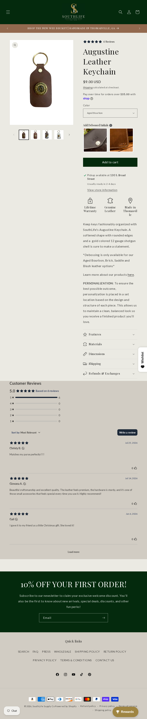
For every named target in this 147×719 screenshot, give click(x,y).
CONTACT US (105, 660)
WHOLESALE (62, 651)
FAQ (35, 651)
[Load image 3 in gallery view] (47, 135)
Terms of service (128, 706)
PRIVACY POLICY (44, 660)
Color (86, 105)
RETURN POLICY (115, 651)
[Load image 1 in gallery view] (24, 135)
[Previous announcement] (7, 28)
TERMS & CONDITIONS (76, 660)
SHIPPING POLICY (87, 651)
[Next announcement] (139, 28)
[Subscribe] (103, 617)
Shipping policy (103, 710)
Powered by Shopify (66, 706)
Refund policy (88, 706)
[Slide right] (69, 134)
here (131, 274)
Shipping (88, 87)
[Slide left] (14, 134)
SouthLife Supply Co (44, 706)
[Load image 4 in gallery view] (59, 135)
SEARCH (23, 651)
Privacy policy (107, 706)
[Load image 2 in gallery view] (35, 135)
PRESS (46, 651)
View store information (102, 190)
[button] (8, 12)
